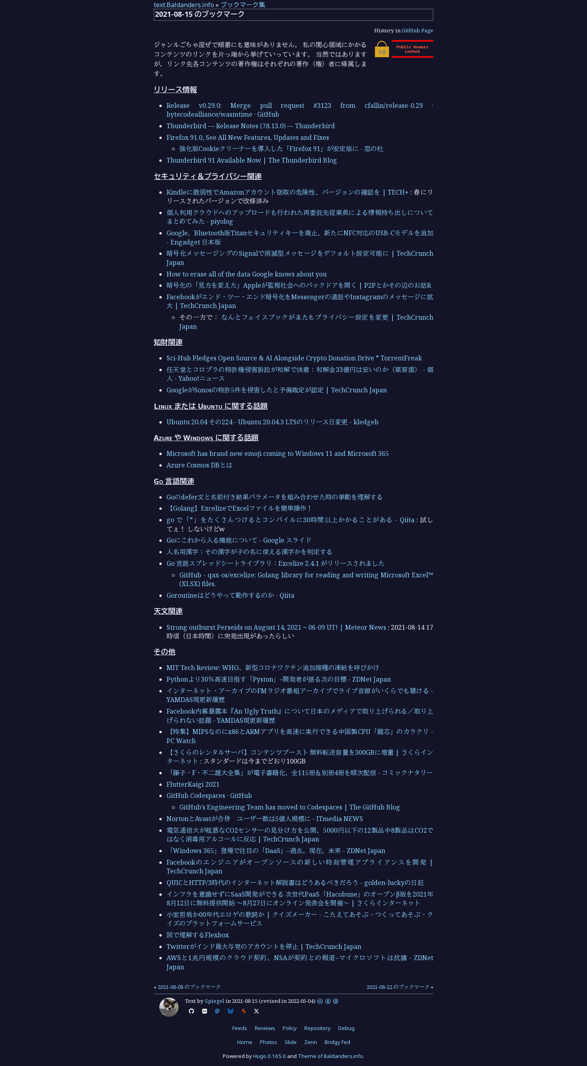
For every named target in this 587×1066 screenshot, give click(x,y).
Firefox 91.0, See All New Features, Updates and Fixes (248, 137)
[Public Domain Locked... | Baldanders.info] (403, 55)
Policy (290, 1028)
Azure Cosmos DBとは (199, 465)
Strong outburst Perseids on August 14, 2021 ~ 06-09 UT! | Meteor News (276, 627)
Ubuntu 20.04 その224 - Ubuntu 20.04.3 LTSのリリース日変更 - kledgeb (273, 422)
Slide (291, 1042)
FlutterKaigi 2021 (193, 784)
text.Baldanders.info (184, 4)
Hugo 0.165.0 (269, 1056)
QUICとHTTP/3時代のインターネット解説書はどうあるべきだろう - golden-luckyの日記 (295, 882)
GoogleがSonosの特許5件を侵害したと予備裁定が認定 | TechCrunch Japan (277, 390)
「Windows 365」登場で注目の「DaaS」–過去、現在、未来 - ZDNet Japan (276, 850)
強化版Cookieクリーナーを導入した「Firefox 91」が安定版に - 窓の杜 (281, 148)
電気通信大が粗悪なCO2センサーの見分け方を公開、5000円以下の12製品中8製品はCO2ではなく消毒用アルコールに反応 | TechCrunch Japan (300, 834)
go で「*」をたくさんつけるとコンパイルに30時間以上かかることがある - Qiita (290, 519)
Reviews (265, 1028)
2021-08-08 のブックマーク (189, 986)
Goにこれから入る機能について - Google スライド (239, 540)
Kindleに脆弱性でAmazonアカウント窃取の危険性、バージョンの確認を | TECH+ (288, 192)
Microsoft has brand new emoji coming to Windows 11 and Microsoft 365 (278, 453)
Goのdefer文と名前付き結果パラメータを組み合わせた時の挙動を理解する (275, 497)
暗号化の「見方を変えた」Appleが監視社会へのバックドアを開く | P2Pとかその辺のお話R (299, 285)
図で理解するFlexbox (198, 935)
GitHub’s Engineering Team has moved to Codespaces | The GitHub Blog (289, 807)
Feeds (239, 1028)
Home (244, 1042)
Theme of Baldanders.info (330, 1056)
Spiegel (214, 1000)
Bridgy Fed (337, 1042)
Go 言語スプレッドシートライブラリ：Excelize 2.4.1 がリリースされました (276, 563)
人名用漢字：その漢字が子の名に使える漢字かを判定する (250, 551)
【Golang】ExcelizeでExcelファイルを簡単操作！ (240, 508)
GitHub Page (417, 30)
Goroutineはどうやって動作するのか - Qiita (230, 595)
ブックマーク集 (242, 4)
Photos (268, 1042)
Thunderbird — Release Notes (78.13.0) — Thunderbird (251, 125)
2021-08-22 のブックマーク (398, 986)
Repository (317, 1028)
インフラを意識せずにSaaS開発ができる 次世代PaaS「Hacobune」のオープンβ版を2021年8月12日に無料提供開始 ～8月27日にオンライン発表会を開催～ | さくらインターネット (300, 898)
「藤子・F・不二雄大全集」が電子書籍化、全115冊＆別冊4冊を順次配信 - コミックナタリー (300, 772)
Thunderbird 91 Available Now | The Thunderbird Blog (252, 160)
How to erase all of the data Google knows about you (247, 274)
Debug (346, 1028)
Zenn (310, 1042)
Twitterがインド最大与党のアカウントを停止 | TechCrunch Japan (264, 946)
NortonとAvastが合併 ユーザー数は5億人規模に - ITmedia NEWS (265, 818)
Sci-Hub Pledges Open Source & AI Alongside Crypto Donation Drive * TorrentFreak (294, 358)
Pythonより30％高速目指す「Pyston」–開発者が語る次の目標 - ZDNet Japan (279, 679)
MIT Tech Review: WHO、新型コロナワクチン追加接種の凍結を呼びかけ (273, 667)
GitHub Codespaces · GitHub (209, 795)
